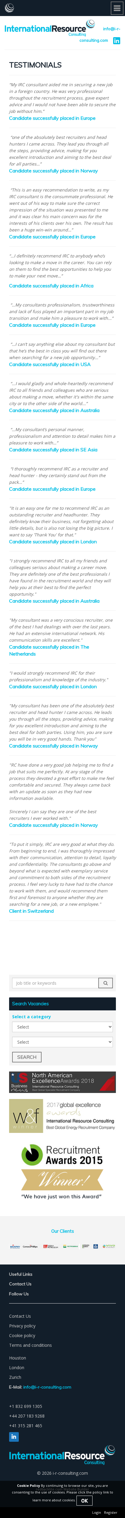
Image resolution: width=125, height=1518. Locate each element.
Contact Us (20, 1316)
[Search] (105, 983)
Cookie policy (22, 1335)
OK (84, 1500)
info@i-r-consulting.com (47, 1387)
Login (96, 1512)
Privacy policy (22, 1326)
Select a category (31, 1016)
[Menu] (117, 8)
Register (110, 1512)
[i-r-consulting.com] (62, 8)
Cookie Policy (28, 1485)
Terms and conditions (30, 1345)
